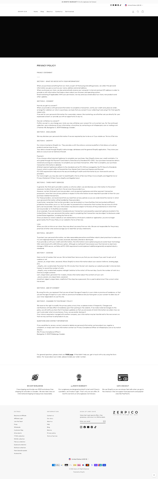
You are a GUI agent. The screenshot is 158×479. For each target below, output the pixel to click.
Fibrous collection (19, 442)
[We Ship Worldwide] (35, 377)
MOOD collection (19, 439)
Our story (50, 418)
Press (15, 424)
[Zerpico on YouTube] (88, 427)
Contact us (58, 11)
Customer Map (18, 430)
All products (18, 433)
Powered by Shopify (79, 472)
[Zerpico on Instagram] (81, 427)
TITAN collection (19, 436)
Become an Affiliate (20, 415)
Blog (48, 427)
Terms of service (52, 436)
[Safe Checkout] (123, 377)
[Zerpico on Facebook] (85, 427)
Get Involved (69, 11)
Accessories (17, 453)
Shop (42, 11)
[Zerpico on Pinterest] (92, 427)
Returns (49, 430)
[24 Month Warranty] (79, 377)
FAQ (48, 424)
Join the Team (18, 421)
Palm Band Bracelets (20, 450)
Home (36, 11)
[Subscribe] (104, 421)
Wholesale (17, 427)
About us (49, 11)
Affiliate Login (18, 418)
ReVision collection (20, 447)
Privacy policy (51, 433)
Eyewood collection (20, 444)
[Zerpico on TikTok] (95, 427)
